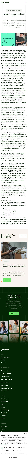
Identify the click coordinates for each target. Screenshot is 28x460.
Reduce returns (5, 371)
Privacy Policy (4, 444)
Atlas (2, 404)
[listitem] (14, 262)
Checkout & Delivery (6, 388)
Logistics (3, 415)
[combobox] (24, 433)
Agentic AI (4, 413)
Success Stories (5, 357)
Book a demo (14, 313)
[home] (5, 2)
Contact (3, 363)
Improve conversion (6, 373)
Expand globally (5, 376)
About (2, 360)
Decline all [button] (20, 454)
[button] (25, 2)
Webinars (3, 429)
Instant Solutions (5, 401)
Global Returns (5, 399)
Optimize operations (6, 379)
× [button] (26, 433)
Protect (3, 407)
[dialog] (14, 446)
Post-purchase (5, 391)
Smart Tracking (5, 410)
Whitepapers (4, 426)
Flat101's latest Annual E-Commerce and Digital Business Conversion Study (12, 156)
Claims (3, 418)
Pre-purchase (4, 385)
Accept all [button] (7, 454)
